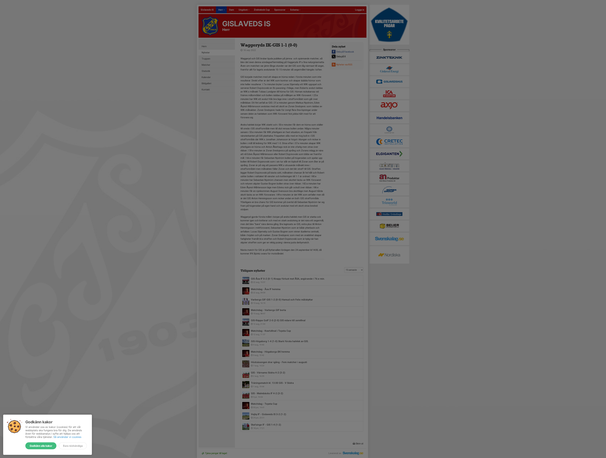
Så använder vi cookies (67, 437)
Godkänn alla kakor (41, 445)
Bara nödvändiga (73, 445)
